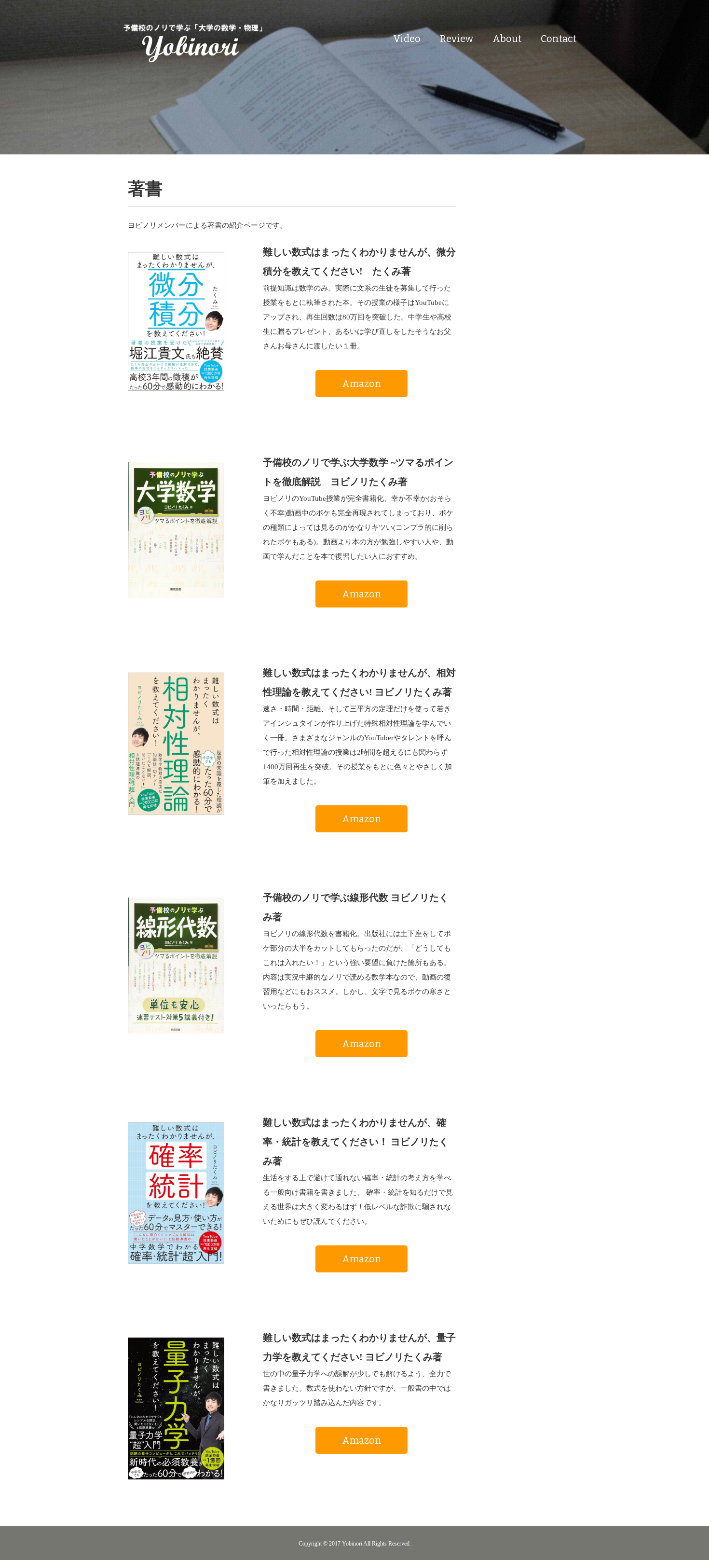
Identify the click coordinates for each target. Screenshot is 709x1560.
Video (407, 38)
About (506, 38)
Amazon (362, 383)
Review (456, 38)
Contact (558, 38)
